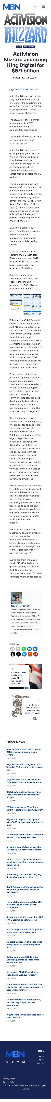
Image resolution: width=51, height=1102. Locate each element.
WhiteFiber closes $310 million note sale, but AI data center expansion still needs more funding (25, 987)
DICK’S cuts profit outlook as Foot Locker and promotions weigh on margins (23, 795)
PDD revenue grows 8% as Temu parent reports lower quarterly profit (24, 808)
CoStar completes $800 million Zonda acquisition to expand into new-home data (22, 960)
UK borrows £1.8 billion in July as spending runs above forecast (22, 973)
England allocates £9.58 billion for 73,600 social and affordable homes (24, 781)
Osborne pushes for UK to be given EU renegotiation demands (18, 678)
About (41, 1060)
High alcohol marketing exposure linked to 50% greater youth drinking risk (24, 767)
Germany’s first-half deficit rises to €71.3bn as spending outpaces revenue (23, 752)
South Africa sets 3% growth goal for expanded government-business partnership (24, 890)
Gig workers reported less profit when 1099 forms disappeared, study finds (24, 822)
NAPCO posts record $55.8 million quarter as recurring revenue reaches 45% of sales (24, 862)
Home (41, 1056)
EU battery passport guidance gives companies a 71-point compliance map (24, 945)
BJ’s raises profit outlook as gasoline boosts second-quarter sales (24, 931)
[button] (35, 7)
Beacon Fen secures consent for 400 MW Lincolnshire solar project (24, 918)
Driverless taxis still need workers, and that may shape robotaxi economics (23, 1002)
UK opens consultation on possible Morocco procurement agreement (23, 848)
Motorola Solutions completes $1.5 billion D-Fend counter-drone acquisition (24, 905)
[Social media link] (7, 1062)
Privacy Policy (9, 1079)
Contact (40, 1063)
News (19, 47)
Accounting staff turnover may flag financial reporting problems (23, 876)
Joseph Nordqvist (29, 78)
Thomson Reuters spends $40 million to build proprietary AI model (25, 836)
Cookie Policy (9, 1082)
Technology (29, 47)
